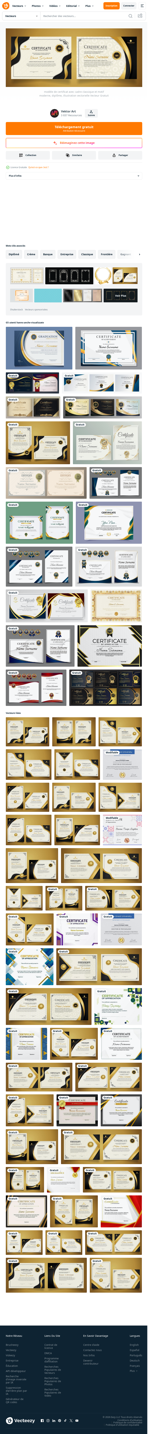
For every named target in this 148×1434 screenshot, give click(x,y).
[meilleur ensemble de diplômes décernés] (102, 406)
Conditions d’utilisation (127, 1418)
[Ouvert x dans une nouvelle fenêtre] (71, 1419)
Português (133, 1354)
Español (132, 1348)
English (131, 1343)
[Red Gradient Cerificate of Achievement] (121, 1210)
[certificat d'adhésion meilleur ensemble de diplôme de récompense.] (105, 686)
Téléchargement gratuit (74, 128)
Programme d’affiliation (50, 1358)
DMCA (47, 1352)
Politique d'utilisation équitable (119, 1423)
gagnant (125, 253)
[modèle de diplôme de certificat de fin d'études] (39, 347)
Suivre (91, 115)
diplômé (14, 253)
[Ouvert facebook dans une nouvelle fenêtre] (42, 1419)
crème (31, 253)
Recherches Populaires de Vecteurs (51, 1368)
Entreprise (12, 1359)
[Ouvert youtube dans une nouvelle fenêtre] (76, 1419)
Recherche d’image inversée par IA (15, 1378)
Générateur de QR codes (14, 1399)
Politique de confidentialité (125, 1421)
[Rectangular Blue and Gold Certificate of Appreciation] (26, 1043)
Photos (36, 6)
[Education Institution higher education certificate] (122, 763)
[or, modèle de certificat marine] (32, 381)
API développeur (16, 1369)
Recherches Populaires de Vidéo (51, 1391)
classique (87, 253)
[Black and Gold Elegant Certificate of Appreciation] (26, 1210)
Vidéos (53, 6)
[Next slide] (134, 253)
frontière (106, 253)
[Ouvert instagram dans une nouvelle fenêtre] (48, 1419)
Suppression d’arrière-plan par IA (14, 1389)
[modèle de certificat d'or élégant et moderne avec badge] (39, 522)
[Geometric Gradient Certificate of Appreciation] (77, 928)
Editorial (71, 6)
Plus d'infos (15, 174)
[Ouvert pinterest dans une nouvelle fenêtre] (59, 1419)
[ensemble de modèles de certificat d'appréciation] (33, 406)
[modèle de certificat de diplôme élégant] (116, 604)
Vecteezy (11, 1348)
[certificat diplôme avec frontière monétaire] (46, 482)
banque (48, 253)
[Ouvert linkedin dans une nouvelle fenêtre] (53, 1419)
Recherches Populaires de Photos (51, 1380)
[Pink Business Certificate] (122, 829)
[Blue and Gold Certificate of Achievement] (121, 1043)
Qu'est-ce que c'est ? (38, 167)
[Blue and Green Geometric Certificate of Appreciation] (118, 1005)
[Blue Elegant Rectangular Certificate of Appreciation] (29, 965)
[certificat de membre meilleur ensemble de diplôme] (47, 604)
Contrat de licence (49, 1345)
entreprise (66, 253)
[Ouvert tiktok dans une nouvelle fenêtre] (65, 1419)
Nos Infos (87, 1354)
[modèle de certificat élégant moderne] (108, 347)
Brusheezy (12, 1343)
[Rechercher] (130, 16)
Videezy (10, 1354)
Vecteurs (17, 6)
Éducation (12, 1364)
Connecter (128, 5)
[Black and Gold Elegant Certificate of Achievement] (121, 1109)
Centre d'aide (89, 1343)
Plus (88, 6)
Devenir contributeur (89, 1361)
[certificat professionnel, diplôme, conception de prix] (107, 441)
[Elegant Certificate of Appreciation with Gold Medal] (77, 1109)
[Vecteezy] (5, 5)
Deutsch (132, 1359)
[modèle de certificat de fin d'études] (109, 645)
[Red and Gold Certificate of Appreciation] (63, 1178)
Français (132, 1364)
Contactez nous (90, 1348)
